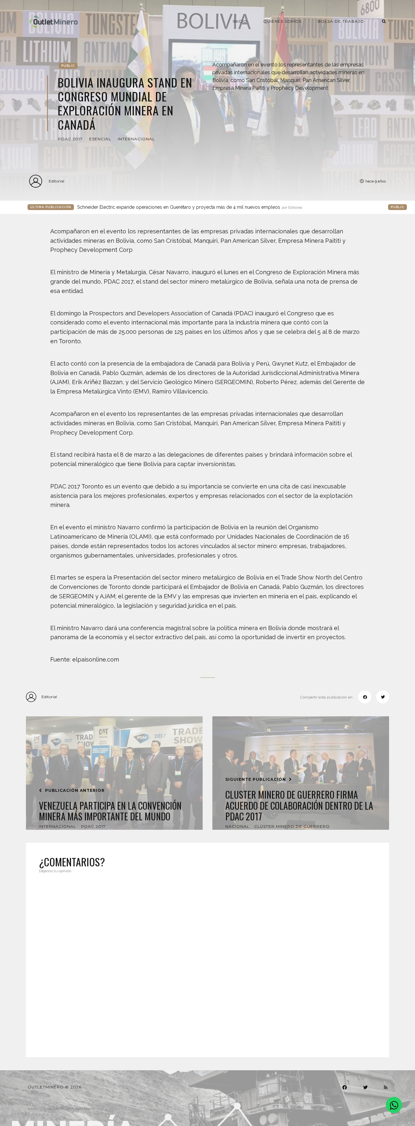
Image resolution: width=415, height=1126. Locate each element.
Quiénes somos (282, 21)
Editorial (56, 181)
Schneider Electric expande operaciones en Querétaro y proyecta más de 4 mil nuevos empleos (189, 207)
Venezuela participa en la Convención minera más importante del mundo (110, 811)
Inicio (240, 21)
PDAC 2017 (70, 138)
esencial (100, 138)
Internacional (136, 138)
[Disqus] (207, 961)
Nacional (237, 826)
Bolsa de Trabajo (341, 21)
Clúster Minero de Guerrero (292, 826)
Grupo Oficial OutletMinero (70, 1108)
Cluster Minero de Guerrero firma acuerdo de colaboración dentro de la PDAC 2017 (299, 805)
